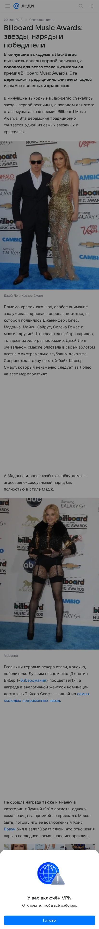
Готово (49, 920)
